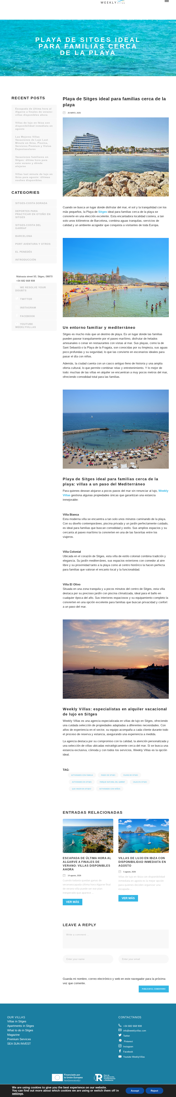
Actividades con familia (82, 775)
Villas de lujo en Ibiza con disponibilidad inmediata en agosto (142, 862)
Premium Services (19, 1039)
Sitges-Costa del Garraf (28, 227)
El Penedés (23, 251)
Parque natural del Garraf (112, 782)
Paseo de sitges (108, 775)
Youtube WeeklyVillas (25, 325)
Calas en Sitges (140, 782)
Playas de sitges (130, 775)
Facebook (27, 316)
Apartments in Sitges (20, 1026)
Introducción (25, 259)
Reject (154, 1090)
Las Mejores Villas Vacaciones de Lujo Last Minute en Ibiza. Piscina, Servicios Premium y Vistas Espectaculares (33, 142)
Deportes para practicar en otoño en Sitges (33, 214)
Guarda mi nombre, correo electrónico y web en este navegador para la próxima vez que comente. (114, 981)
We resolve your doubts (30, 289)
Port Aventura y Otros (33, 244)
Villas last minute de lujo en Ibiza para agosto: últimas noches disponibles (34, 177)
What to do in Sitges (20, 1030)
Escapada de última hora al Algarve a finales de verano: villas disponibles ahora (34, 111)
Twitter (26, 299)
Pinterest (128, 1041)
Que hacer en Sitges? (81, 789)
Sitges (103, 211)
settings (17, 1093)
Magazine (13, 1034)
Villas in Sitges (16, 1021)
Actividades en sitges (81, 782)
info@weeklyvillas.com (134, 1030)
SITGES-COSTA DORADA (31, 203)
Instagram (28, 307)
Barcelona (23, 236)
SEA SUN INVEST (19, 1043)
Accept (135, 1090)
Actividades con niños (109, 789)
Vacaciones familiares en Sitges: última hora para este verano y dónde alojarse (31, 162)
